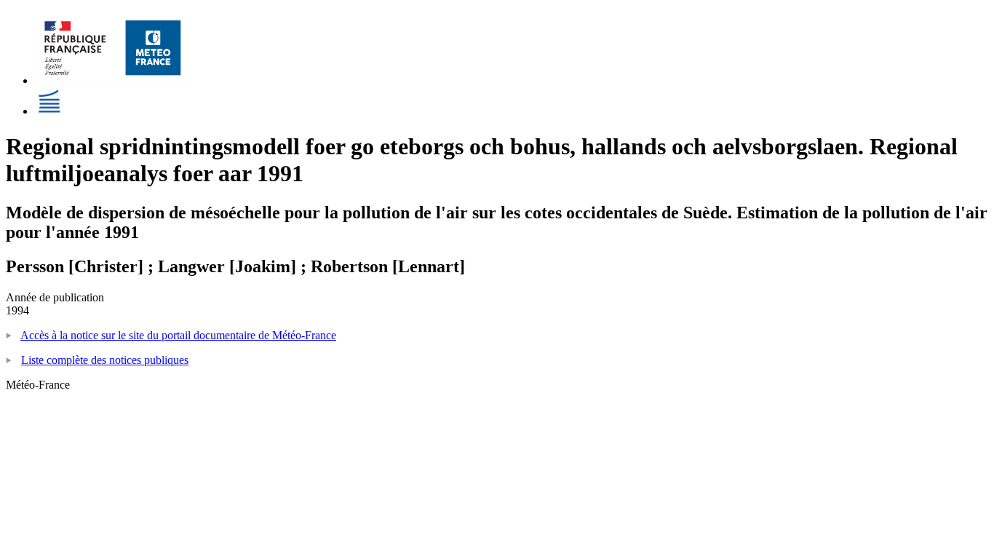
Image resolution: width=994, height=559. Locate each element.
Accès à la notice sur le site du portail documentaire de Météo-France (178, 335)
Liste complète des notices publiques (104, 360)
